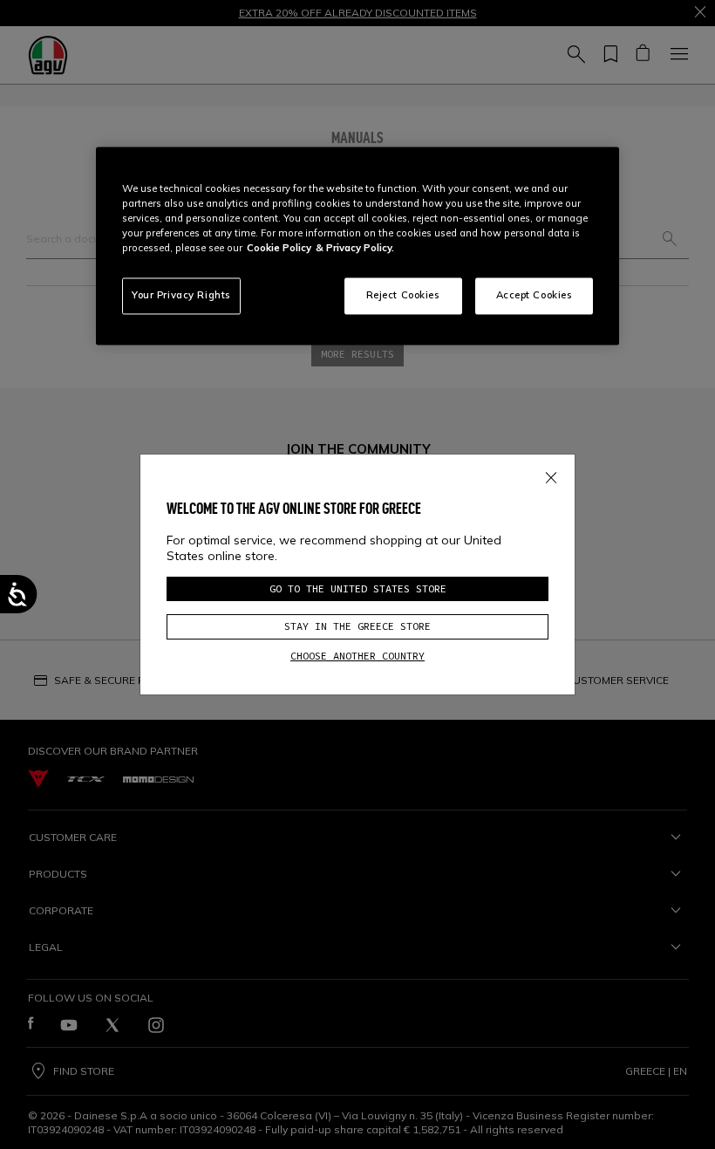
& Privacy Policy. (355, 248)
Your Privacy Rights (181, 295)
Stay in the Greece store (357, 626)
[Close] (551, 475)
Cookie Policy (279, 248)
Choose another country (357, 655)
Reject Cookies (403, 295)
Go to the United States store (357, 588)
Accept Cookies (534, 295)
